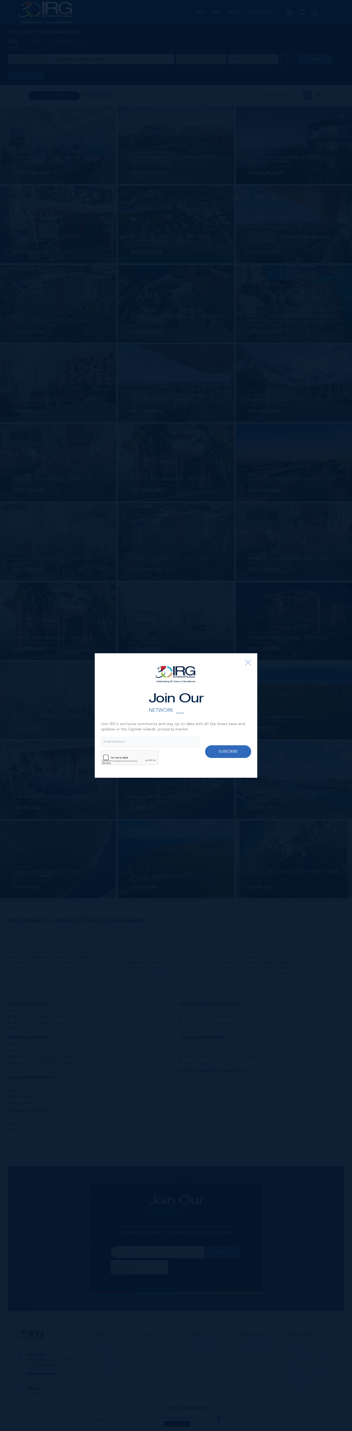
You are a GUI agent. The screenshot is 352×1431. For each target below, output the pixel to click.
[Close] (248, 662)
